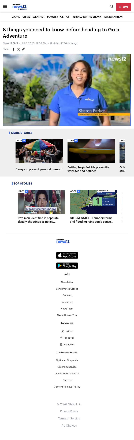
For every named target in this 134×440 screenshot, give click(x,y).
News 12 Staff (10, 43)
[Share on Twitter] (18, 49)
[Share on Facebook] (13, 49)
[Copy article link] (23, 49)
